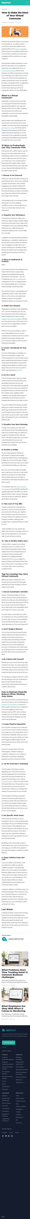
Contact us (19, 1123)
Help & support (20, 1098)
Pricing (4, 1081)
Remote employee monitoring (21, 1073)
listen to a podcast (18, 279)
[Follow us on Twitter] (3, 1136)
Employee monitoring (19, 1058)
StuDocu (16, 559)
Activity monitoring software (7, 1077)
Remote (4, 9)
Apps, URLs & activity (22, 1069)
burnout (19, 370)
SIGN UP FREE (8, 1042)
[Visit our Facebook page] (9, 1136)
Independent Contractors (5, 1120)
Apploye (6, 2)
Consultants (5, 1111)
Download (5, 1089)
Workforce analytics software (7, 1068)
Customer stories (20, 1101)
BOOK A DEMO (6, 1051)
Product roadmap (21, 1106)
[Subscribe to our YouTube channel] (6, 1136)
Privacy (17, 1132)
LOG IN (4, 1047)
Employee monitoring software (7, 1063)
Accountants (5, 1108)
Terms (11, 1132)
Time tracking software (6, 1073)
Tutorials (18, 1112)
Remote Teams (6, 1103)
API (17, 1120)
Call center (5, 1106)
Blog (17, 1104)
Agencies (4, 1095)
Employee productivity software (8, 1058)
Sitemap (4, 1132)
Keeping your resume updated (12, 319)
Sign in (4, 1084)
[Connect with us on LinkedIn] (12, 1136)
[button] (27, 2)
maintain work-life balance (10, 704)
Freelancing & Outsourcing (6, 1099)
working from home (8, 128)
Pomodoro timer (7, 781)
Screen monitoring (21, 1077)
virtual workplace (20, 49)
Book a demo (6, 1086)
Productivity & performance (20, 1063)
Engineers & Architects (5, 1115)
